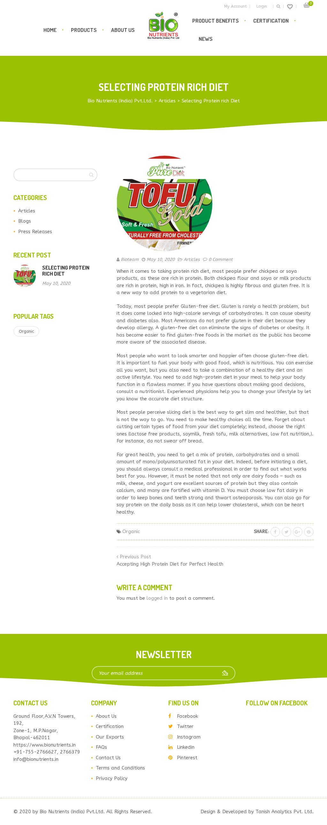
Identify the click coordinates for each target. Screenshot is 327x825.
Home (50, 29)
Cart (306, 5)
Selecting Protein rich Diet (65, 270)
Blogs (24, 221)
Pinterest (187, 758)
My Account (235, 6)
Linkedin (185, 747)
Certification (271, 20)
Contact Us (108, 758)
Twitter (185, 726)
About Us (123, 29)
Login (261, 6)
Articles (26, 211)
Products (84, 29)
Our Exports (110, 737)
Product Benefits (215, 20)
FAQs (101, 747)
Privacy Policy (111, 778)
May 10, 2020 (161, 259)
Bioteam (130, 259)
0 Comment (221, 259)
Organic (26, 331)
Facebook (187, 716)
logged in (157, 598)
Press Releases (35, 231)
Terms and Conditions (120, 768)
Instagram (189, 737)
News (206, 38)
